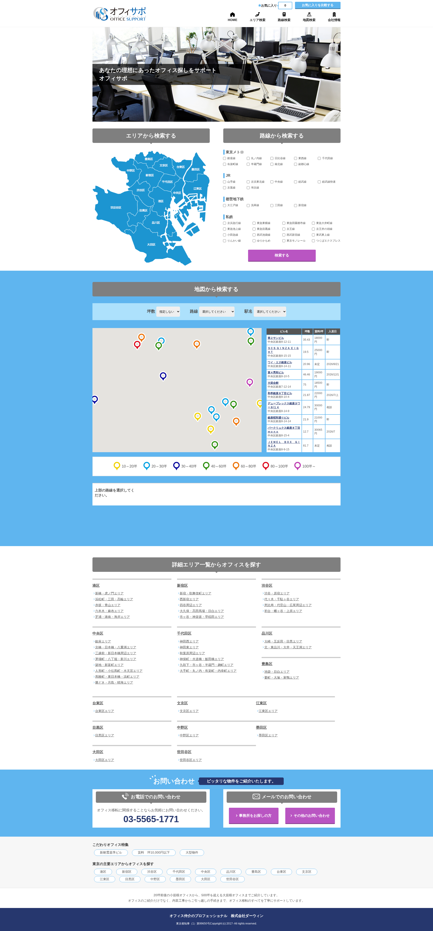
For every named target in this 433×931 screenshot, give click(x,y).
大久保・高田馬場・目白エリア (202, 611)
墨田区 (261, 727)
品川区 (267, 633)
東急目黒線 (263, 228)
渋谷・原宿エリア (277, 593)
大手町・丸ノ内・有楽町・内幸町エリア (208, 671)
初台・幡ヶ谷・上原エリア (283, 611)
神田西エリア (189, 641)
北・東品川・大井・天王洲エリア (288, 647)
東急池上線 (234, 228)
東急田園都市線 (296, 223)
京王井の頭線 (324, 228)
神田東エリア (189, 647)
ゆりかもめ (263, 240)
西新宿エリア (189, 599)
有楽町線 (232, 164)
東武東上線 (323, 234)
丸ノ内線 (256, 158)
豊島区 (267, 664)
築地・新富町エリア (109, 665)
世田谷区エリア (191, 760)
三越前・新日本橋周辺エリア (115, 653)
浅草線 (254, 205)
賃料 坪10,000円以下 (154, 852)
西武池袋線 (263, 234)
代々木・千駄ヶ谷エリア (281, 599)
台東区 (97, 703)
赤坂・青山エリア (107, 605)
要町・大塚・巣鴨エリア (281, 677)
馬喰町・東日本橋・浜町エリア (117, 676)
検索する (282, 255)
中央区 (97, 633)
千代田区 (184, 633)
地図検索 (309, 20)
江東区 (261, 703)
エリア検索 (257, 20)
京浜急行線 (234, 223)
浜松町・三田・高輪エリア (114, 599)
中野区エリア (189, 735)
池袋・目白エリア (277, 671)
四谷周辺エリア (191, 605)
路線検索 (284, 20)
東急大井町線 (324, 223)
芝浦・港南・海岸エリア (112, 617)
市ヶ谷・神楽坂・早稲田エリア (202, 617)
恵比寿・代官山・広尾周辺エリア (288, 605)
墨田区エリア (268, 735)
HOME (232, 20)
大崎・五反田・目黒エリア (283, 641)
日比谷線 (280, 158)
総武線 (302, 181)
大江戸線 (232, 205)
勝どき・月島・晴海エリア (114, 682)
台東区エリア (104, 711)
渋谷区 (267, 585)
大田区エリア (104, 760)
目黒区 (97, 727)
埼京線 (254, 187)
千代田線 (327, 158)
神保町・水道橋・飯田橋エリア (202, 659)
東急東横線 (263, 223)
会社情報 (334, 20)
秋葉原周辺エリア (192, 653)
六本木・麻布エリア (109, 611)
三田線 (278, 205)
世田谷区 (184, 752)
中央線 (278, 181)
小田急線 (232, 234)
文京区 (182, 703)
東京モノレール (296, 240)
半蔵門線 (256, 164)
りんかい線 (234, 240)
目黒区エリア (104, 735)
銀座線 (231, 158)
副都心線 (303, 164)
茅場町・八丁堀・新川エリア (115, 659)
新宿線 (302, 205)
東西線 (302, 158)
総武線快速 (328, 181)
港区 (96, 585)
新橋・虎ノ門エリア (109, 593)
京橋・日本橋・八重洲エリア (115, 647)
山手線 (231, 181)
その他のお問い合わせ (312, 815)
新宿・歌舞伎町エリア (195, 593)
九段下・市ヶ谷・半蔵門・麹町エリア (206, 665)
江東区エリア (268, 711)
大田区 (97, 752)
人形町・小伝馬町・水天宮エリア (119, 671)
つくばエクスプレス (328, 240)
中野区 (182, 727)
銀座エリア (103, 641)
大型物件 (192, 852)
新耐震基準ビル (111, 852)
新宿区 (182, 585)
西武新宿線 (293, 234)
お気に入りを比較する (318, 5)
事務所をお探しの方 (255, 815)
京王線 (290, 228)
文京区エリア (189, 711)
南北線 (278, 164)
